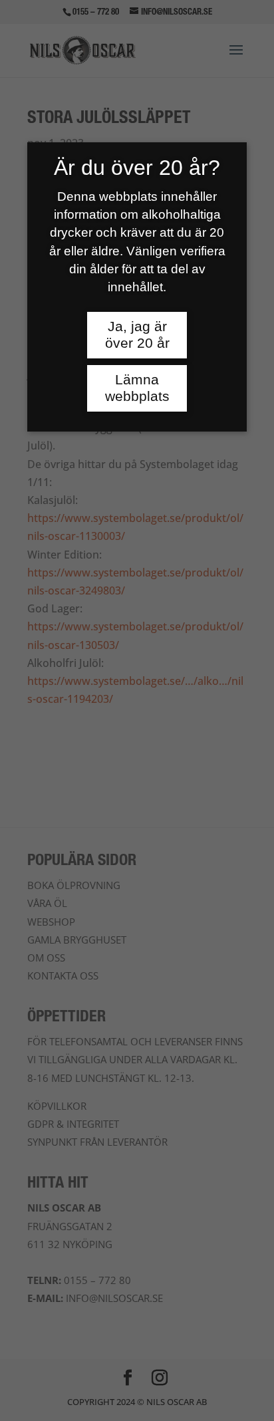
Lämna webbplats (137, 388)
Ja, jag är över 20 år (137, 335)
